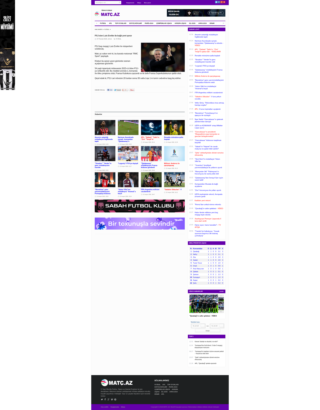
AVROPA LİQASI (180, 23)
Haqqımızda (130, 2)
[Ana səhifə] (97, 23)
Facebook (219, 2)
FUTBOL (103, 23)
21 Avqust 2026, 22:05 (102, 170)
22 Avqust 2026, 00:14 (149, 142)
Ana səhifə (104, 407)
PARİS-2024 (149, 23)
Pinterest (224, 2)
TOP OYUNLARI (120, 23)
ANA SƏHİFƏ (98, 29)
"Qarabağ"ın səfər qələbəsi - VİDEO (203, 316)
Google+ (221, 2)
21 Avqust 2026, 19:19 (126, 196)
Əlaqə (139, 2)
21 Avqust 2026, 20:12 (172, 168)
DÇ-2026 (192, 23)
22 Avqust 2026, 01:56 (102, 144)
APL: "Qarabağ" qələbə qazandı (205, 363)
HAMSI (222, 291)
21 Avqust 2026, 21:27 (126, 166)
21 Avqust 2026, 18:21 (172, 192)
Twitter (216, 2)
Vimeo (112, 399)
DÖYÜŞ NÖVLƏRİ (135, 23)
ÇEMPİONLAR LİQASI (164, 23)
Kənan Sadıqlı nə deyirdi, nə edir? (206, 341)
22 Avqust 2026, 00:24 (126, 144)
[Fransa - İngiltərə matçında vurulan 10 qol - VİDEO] (221, 310)
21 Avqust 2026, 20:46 (149, 170)
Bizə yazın (147, 2)
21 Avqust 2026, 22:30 (172, 142)
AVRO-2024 (202, 23)
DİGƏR (212, 23)
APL (110, 23)
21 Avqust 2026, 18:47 (149, 194)
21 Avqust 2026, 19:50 (102, 196)
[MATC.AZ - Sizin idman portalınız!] (107, 14)
